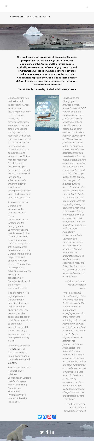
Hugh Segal (14, 349)
